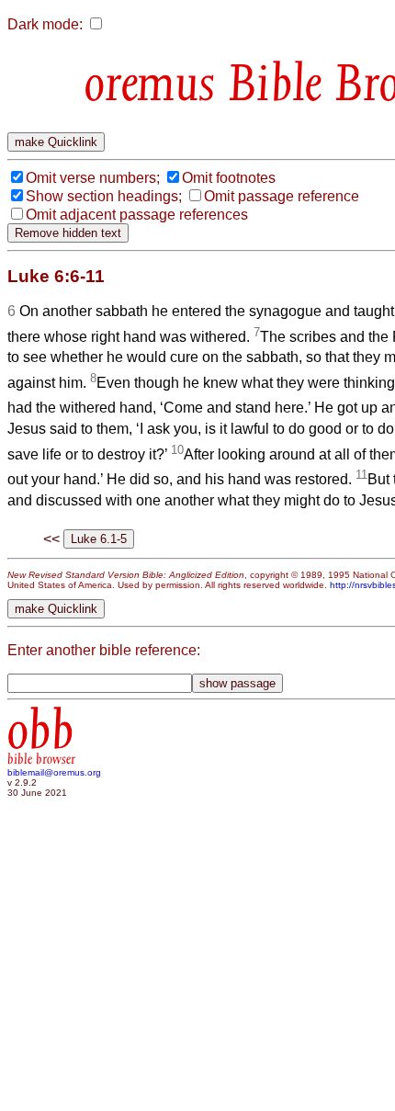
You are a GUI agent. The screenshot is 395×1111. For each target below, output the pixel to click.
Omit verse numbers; (93, 178)
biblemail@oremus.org (54, 772)
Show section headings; (104, 196)
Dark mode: (45, 24)
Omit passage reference (281, 196)
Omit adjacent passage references (137, 214)
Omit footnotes (229, 178)
